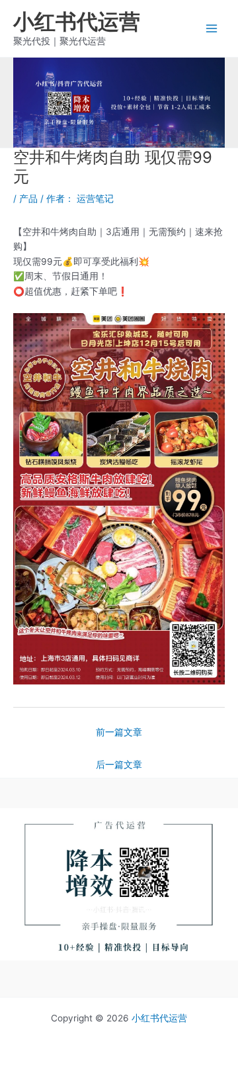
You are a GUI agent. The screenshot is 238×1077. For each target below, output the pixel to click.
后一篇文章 (119, 764)
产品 (28, 198)
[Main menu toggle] (211, 28)
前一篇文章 (119, 732)
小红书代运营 (76, 21)
